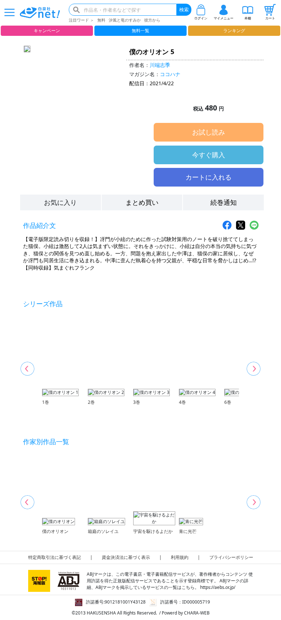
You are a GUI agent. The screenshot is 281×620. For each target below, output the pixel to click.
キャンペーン (47, 30)
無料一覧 (140, 30)
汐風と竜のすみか (125, 20)
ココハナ (170, 74)
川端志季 (160, 64)
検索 (184, 9)
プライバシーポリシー (231, 557)
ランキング (234, 30)
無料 (101, 20)
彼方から (152, 20)
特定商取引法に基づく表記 (54, 557)
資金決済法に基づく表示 (126, 557)
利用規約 (179, 557)
